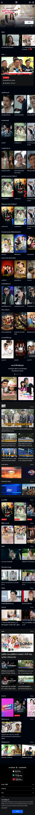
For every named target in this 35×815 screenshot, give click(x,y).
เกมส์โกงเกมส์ (17, 199)
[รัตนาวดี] (9, 388)
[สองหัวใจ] (7, 132)
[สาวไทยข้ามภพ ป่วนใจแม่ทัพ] (20, 321)
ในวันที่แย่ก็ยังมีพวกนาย (7, 604)
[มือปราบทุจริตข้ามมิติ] (7, 321)
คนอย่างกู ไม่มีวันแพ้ (19, 115)
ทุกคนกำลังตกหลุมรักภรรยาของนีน (19, 172)
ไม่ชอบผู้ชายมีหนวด (5, 115)
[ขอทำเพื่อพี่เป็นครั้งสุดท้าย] (11, 40)
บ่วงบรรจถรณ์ (30, 254)
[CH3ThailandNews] (11, 489)
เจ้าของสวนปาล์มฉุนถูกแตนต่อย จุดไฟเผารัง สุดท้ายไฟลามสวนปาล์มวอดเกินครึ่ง (8, 445)
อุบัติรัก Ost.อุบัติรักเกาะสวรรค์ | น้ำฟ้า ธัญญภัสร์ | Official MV (16, 656)
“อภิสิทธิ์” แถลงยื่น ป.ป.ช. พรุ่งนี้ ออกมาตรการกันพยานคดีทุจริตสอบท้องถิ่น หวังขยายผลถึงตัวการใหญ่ (8, 460)
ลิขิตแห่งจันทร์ (17, 254)
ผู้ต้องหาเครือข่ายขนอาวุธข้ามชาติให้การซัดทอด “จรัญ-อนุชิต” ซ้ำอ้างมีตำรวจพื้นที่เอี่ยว (25, 445)
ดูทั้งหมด (13, 83)
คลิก (29, 22)
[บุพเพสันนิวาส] (20, 269)
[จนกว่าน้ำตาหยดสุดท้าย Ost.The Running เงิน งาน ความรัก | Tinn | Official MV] (26, 680)
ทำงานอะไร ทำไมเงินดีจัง (6, 562)
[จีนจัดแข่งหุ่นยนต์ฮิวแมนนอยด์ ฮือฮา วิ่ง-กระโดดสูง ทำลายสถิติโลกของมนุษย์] (26, 452)
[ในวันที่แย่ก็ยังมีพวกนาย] (11, 596)
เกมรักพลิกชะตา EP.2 (19, 306)
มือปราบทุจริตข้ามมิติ (6, 332)
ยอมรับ (17, 811)
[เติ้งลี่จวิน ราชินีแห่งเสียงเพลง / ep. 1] (7, 535)
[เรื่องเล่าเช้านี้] (11, 472)
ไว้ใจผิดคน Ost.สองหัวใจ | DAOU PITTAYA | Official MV (8, 672)
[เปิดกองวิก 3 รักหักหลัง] (11, 750)
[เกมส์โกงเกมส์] (20, 188)
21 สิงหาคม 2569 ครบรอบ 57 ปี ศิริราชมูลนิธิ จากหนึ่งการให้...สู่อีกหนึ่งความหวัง (11, 624)
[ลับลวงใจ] (20, 349)
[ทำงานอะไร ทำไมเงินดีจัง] (11, 554)
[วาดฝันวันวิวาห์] (20, 132)
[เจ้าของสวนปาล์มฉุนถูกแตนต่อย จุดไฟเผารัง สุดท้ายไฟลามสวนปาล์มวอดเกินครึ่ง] (9, 437)
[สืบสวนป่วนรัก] (26, 388)
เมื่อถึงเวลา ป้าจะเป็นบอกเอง (28, 562)
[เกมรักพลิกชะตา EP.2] (20, 295)
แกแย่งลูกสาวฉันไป (5, 171)
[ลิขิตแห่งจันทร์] (20, 243)
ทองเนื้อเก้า (4, 280)
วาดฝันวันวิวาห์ (17, 143)
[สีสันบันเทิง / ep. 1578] (7, 707)
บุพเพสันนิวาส (17, 280)
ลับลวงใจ (16, 360)
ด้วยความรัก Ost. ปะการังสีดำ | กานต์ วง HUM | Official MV (8, 688)
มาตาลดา (29, 280)
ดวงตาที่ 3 (29, 360)
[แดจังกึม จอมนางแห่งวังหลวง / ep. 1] (20, 535)
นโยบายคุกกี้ (4, 808)
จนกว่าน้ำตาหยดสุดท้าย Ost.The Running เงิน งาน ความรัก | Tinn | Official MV (25, 688)
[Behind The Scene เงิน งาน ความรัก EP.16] (11, 575)
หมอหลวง (3, 254)
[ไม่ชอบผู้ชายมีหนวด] (7, 104)
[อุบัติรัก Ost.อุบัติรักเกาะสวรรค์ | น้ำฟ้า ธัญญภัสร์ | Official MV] (17, 643)
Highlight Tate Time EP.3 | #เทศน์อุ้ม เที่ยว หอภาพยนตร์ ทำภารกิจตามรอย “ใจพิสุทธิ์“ (11, 736)
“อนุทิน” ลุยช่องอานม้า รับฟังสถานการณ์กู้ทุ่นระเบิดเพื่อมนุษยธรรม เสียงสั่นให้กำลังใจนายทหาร (16, 430)
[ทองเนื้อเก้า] (7, 269)
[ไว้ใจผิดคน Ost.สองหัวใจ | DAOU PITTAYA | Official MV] (9, 664)
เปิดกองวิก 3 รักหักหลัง (6, 757)
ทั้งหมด (32, 407)
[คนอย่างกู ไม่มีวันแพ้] (20, 104)
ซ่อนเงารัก (3, 360)
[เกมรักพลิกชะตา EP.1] (7, 295)
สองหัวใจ (3, 143)
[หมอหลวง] (7, 243)
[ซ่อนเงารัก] (7, 349)
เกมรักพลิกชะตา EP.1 (6, 306)
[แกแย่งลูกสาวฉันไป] (7, 160)
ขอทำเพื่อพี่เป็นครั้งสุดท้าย (7, 47)
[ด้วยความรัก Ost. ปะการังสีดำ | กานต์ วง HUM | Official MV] (9, 680)
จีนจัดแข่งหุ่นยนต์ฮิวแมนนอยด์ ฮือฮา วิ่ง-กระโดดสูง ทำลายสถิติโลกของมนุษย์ (25, 460)
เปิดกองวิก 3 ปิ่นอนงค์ (27, 757)
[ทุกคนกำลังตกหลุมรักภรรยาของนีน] (20, 160)
